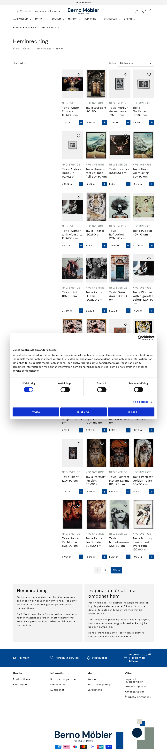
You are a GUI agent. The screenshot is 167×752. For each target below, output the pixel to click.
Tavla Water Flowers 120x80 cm (70, 111)
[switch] (65, 389)
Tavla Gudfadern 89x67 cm (140, 111)
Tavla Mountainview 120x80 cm (119, 542)
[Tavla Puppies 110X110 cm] (143, 207)
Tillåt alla (131, 411)
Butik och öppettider (63, 679)
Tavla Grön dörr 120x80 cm (118, 296)
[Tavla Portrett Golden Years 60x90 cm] (143, 453)
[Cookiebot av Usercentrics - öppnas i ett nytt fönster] (140, 338)
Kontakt (93, 679)
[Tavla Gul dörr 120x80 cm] (96, 84)
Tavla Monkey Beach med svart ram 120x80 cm (142, 544)
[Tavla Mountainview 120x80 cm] (119, 514)
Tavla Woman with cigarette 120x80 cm (72, 234)
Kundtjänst (57, 690)
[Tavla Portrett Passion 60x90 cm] (96, 453)
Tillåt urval (84, 411)
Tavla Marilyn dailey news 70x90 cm (118, 111)
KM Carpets (20, 684)
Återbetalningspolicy (138, 697)
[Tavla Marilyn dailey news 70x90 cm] (119, 84)
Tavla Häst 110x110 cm (69, 294)
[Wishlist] (144, 11)
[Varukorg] (150, 11)
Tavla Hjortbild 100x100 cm (119, 171)
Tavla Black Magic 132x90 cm (72, 419)
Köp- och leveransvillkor (134, 680)
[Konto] (137, 11)
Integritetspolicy (135, 686)
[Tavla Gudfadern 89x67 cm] (143, 84)
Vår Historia (95, 690)
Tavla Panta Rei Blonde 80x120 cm (94, 542)
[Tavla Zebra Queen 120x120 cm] (96, 268)
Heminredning (43, 48)
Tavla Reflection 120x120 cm (117, 234)
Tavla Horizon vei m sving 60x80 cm (142, 173)
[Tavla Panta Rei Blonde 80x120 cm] (96, 514)
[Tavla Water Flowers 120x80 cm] (72, 84)
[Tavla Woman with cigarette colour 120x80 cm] (143, 268)
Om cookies (58, 684)
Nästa (116, 570)
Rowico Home (21, 679)
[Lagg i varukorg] (81, 122)
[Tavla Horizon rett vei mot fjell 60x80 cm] (96, 145)
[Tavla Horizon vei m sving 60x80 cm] (143, 145)
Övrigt (26, 48)
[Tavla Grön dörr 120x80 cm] (119, 268)
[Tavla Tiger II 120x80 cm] (96, 207)
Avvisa (36, 411)
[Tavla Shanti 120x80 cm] (72, 453)
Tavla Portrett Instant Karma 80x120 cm (119, 480)
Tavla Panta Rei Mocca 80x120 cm (70, 542)
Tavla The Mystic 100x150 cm (94, 419)
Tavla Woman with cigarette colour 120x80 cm (143, 297)
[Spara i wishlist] (78, 74)
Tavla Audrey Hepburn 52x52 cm (71, 173)
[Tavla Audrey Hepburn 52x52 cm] (72, 145)
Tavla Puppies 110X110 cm (143, 232)
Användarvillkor (134, 692)
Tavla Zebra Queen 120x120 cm (94, 296)
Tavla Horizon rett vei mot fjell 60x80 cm (96, 173)
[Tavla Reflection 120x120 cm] (119, 207)
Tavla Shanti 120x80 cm (71, 478)
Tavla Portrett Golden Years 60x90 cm (143, 480)
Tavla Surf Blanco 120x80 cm (119, 419)
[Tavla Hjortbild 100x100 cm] (119, 145)
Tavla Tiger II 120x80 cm (95, 232)
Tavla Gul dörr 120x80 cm (96, 109)
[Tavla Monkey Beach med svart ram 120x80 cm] (143, 514)
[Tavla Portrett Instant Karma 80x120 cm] (119, 453)
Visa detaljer (140, 401)
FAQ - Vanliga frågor (100, 684)
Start (16, 48)
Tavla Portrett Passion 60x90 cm (96, 480)
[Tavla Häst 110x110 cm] (72, 268)
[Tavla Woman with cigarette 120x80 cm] (72, 207)
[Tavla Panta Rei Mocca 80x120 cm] (72, 514)
